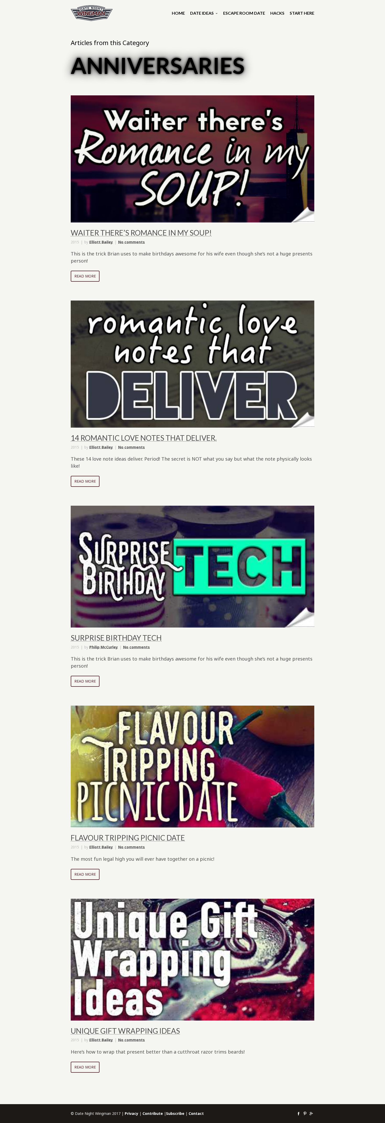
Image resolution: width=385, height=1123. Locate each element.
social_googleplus (311, 1113)
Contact (196, 1113)
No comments (131, 241)
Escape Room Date (244, 12)
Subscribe (175, 1113)
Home (178, 12)
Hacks (277, 12)
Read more (85, 276)
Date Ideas (202, 12)
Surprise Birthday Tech (116, 637)
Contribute (152, 1113)
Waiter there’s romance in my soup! (141, 232)
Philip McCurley (103, 647)
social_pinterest (305, 1113)
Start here (302, 12)
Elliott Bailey (101, 241)
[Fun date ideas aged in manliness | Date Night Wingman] (92, 13)
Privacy (131, 1113)
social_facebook (298, 1113)
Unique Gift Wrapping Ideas (125, 1030)
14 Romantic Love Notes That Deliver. (144, 437)
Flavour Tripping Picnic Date (128, 837)
